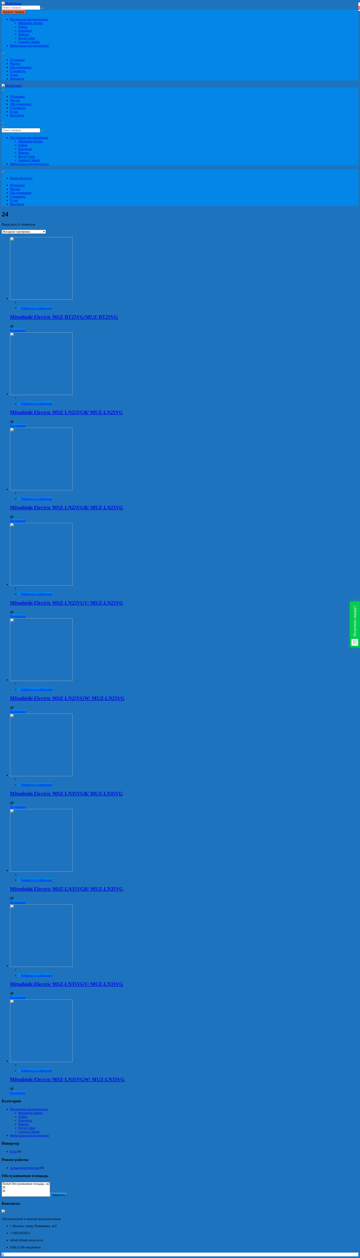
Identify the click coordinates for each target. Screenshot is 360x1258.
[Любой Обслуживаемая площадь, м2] (26, 1184)
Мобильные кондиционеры (29, 45)
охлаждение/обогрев (24, 1168)
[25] (26, 1187)
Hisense (23, 34)
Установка (17, 60)
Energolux (25, 30)
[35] (26, 1191)
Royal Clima (26, 38)
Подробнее (18, 330)
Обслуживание (20, 67)
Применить (58, 1195)
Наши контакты (21, 178)
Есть (13, 1151)
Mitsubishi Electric (30, 23)
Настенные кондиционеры (29, 19)
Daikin (22, 27)
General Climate (29, 42)
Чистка (15, 63)
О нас (14, 75)
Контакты (17, 78)
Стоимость (17, 71)
